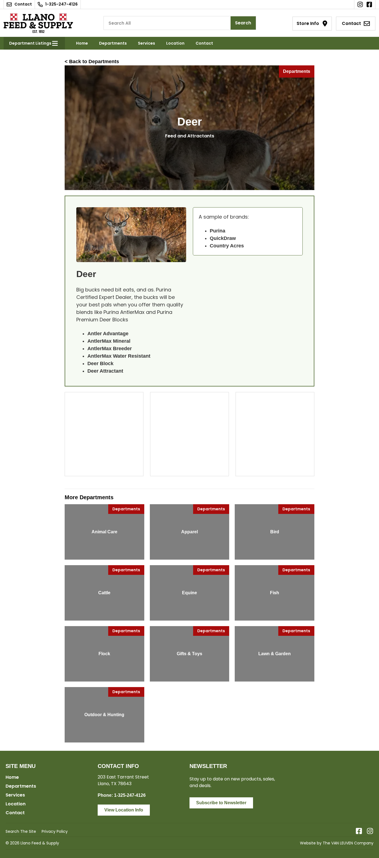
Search (243, 23)
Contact (204, 43)
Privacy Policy (55, 831)
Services (146, 43)
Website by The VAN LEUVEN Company (336, 843)
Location (175, 43)
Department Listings (30, 43)
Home (82, 43)
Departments (113, 43)
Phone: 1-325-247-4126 (122, 795)
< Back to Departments (92, 61)
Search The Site (21, 831)
